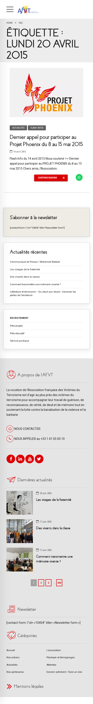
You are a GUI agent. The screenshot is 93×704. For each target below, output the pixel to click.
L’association (53, 650)
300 (59, 582)
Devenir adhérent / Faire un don (64, 671)
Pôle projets (16, 325)
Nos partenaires (15, 671)
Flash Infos (36, 127)
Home (9, 22)
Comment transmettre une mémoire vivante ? (35, 284)
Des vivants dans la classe (25, 276)
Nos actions (12, 657)
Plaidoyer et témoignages (60, 657)
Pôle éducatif (17, 333)
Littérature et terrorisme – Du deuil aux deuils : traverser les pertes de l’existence (43, 293)
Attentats (51, 664)
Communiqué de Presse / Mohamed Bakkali (35, 261)
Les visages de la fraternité (25, 269)
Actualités (18, 127)
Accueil (10, 650)
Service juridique (19, 340)
